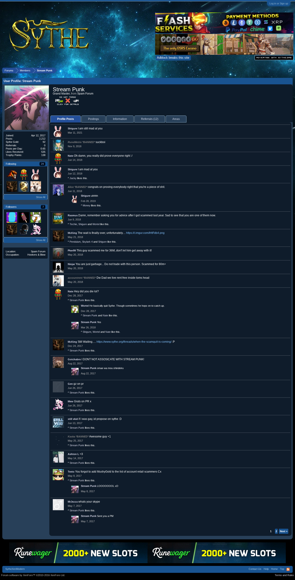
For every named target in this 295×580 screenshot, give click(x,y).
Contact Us (255, 569)
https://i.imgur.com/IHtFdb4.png (145, 233)
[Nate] (23, 174)
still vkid (73, 419)
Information (120, 119)
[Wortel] (35, 217)
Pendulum (75, 241)
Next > (283, 531)
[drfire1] (35, 186)
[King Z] (11, 174)
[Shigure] (35, 174)
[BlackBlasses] (23, 186)
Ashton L (73, 454)
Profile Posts (65, 119)
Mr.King (72, 233)
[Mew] (35, 229)
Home (274, 569)
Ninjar (71, 264)
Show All (40, 197)
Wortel (96, 224)
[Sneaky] (11, 217)
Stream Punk (77, 300)
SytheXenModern (15, 569)
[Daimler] (23, 217)
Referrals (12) (149, 119)
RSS (288, 569)
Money (86, 205)
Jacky (73, 178)
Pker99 (72, 250)
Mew (70, 401)
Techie (73, 224)
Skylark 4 (87, 241)
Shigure (72, 128)
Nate (70, 155)
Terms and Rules (284, 575)
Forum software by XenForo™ (33, 575)
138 (43, 155)
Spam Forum (38, 251)
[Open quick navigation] (290, 70)
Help (266, 569)
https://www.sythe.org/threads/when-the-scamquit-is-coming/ (134, 341)
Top (282, 569)
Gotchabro (74, 359)
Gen (70, 383)
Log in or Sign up (278, 3)
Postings (93, 119)
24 (42, 163)
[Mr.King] (11, 186)
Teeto (71, 471)
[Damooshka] (23, 229)
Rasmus (73, 215)
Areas (176, 119)
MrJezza (73, 501)
